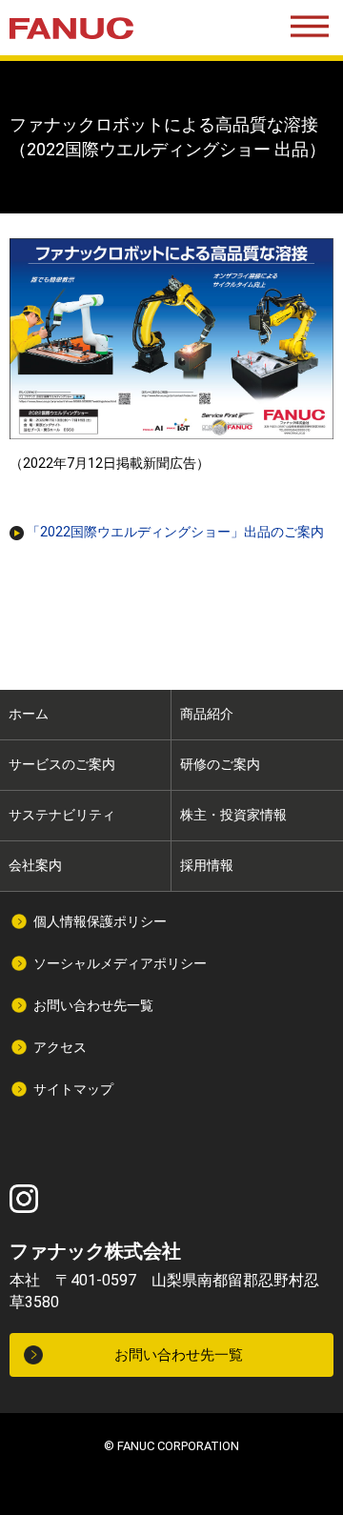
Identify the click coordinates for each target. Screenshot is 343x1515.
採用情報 (206, 865)
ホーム (29, 713)
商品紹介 (206, 713)
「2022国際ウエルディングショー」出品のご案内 (174, 531)
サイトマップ (73, 1089)
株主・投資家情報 (233, 814)
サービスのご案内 (62, 764)
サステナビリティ (62, 814)
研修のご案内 (220, 764)
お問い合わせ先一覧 (93, 1005)
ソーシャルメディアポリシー (120, 963)
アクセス (60, 1047)
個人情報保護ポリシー (100, 921)
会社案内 (35, 865)
